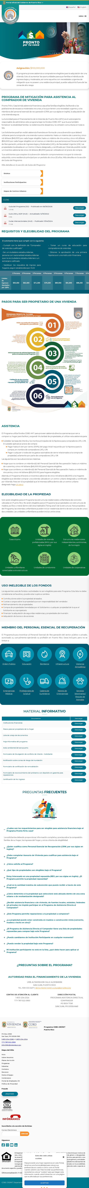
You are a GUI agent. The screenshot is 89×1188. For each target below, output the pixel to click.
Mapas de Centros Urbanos (15, 191)
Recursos (5, 1072)
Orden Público (8, 664)
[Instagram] (7, 1145)
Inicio (3, 1054)
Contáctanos (6, 1078)
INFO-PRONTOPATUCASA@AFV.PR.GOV (53, 988)
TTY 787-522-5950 (9, 1042)
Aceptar (44, 1183)
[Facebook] (3, 1145)
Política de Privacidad (9, 1084)
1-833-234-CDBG (8, 1039)
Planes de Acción (8, 1060)
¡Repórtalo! (10, 1094)
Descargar (79, 208)
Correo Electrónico (9, 1130)
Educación (26, 664)
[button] (63, 1157)
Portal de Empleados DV (11, 1081)
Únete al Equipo (7, 1075)
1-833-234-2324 (22, 1039)
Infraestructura (62, 664)
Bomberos (44, 664)
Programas (6, 1063)
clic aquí (19, 485)
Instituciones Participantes (15, 182)
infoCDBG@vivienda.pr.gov (11, 1045)
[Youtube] (11, 1145)
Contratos (5, 1069)
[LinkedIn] (15, 1145)
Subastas (5, 1066)
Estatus (7, 173)
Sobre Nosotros (7, 1057)
